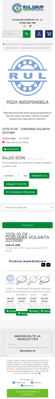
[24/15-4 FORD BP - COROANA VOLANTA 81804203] (10, 279)
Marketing (28, 385)
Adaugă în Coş (39, 175)
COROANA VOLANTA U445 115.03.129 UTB (34, 294)
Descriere (27, 225)
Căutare (27, 34)
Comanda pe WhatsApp (21, 192)
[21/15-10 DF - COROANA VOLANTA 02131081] (27, 81)
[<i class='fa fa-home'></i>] (4, 44)
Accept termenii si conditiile (27, 393)
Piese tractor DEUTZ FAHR (40, 44)
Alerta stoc (12, 149)
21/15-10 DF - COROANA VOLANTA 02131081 (29, 48)
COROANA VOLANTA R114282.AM (23, 291)
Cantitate (8, 175)
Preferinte (20, 382)
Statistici (37, 382)
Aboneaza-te (27, 350)
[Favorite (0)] (25, 26)
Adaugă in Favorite (16, 184)
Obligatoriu (28, 379)
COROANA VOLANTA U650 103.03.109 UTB (45, 294)
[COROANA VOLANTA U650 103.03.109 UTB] (44, 279)
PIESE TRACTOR (16, 44)
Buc (26, 175)
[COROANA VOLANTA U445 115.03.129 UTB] (33, 279)
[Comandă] (30, 26)
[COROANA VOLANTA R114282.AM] (22, 279)
